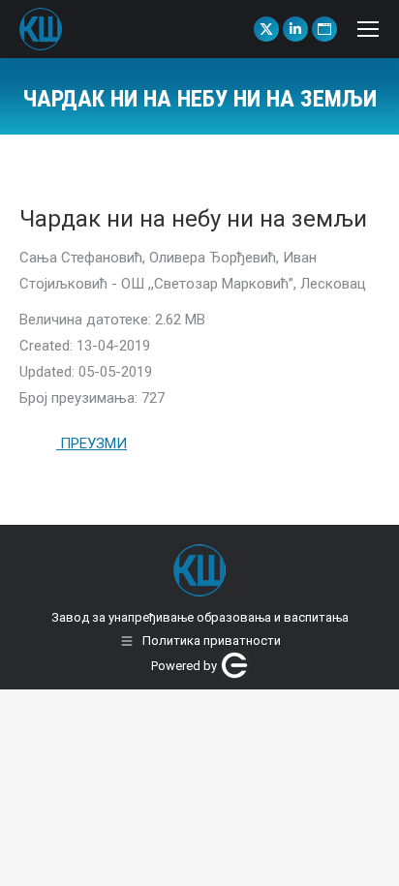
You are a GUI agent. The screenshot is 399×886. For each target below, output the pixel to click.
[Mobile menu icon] (368, 29)
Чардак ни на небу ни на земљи (193, 218)
